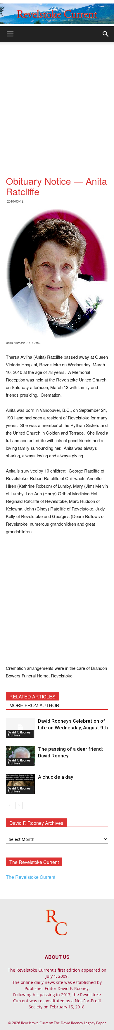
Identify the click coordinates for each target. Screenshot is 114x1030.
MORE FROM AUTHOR (34, 705)
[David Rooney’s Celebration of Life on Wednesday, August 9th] (20, 728)
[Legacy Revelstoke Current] (57, 14)
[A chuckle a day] (20, 784)
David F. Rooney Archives (19, 733)
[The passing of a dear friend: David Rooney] (20, 756)
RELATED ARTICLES (32, 696)
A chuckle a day (55, 777)
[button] (106, 34)
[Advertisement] (57, 102)
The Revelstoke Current (30, 877)
